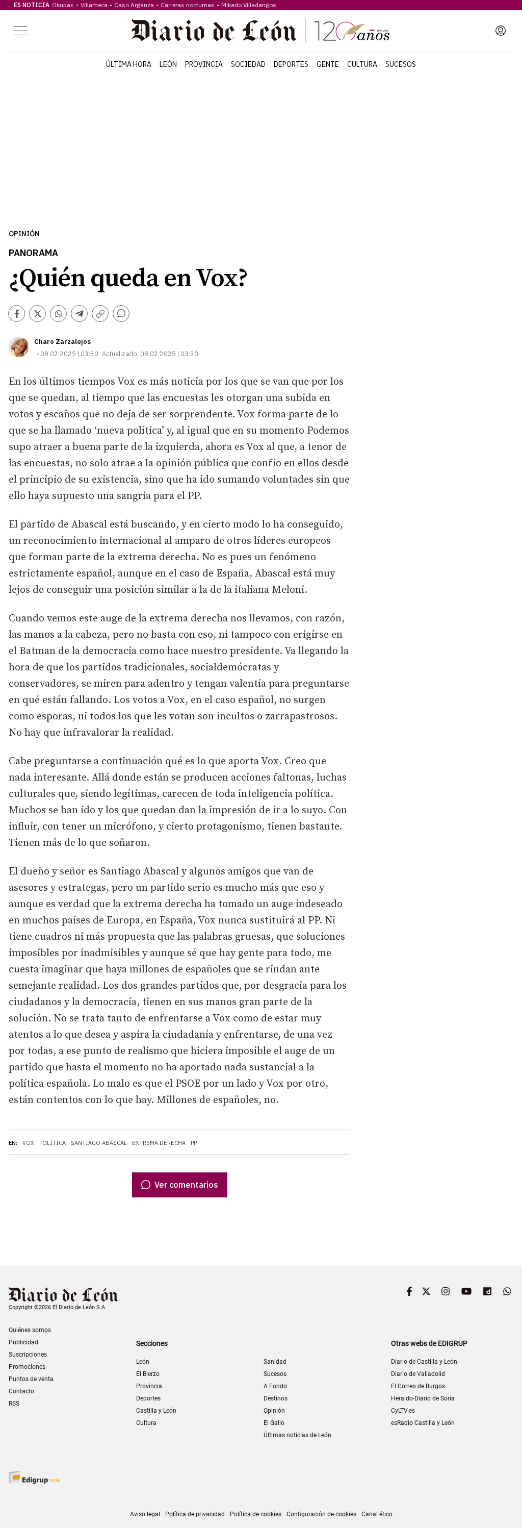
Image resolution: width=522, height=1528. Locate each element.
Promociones (27, 1366)
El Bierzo (148, 1373)
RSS (14, 1403)
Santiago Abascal (99, 1142)
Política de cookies (255, 1514)
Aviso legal (145, 1514)
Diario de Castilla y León (424, 1361)
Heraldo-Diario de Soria (423, 1398)
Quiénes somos (30, 1330)
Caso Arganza (134, 5)
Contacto (21, 1391)
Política (52, 1142)
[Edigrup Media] (34, 1477)
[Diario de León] (260, 30)
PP (194, 1142)
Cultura (362, 64)
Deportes (291, 64)
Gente (328, 64)
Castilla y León (156, 1410)
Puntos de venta (31, 1379)
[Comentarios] (121, 313)
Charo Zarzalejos (62, 341)
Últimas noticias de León (297, 1435)
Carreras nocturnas (188, 5)
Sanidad (275, 1361)
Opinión (24, 234)
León (168, 64)
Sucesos (400, 64)
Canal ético (377, 1514)
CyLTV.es (403, 1410)
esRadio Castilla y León (423, 1422)
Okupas (63, 5)
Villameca (94, 5)
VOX (28, 1142)
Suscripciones (28, 1354)
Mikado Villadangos (248, 5)
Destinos (276, 1398)
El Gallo (274, 1422)
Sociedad (248, 64)
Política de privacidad (195, 1514)
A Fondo (275, 1386)
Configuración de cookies (321, 1514)
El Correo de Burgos (418, 1386)
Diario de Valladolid (418, 1373)
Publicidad (23, 1342)
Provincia (204, 64)
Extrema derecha (159, 1142)
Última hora (128, 64)
